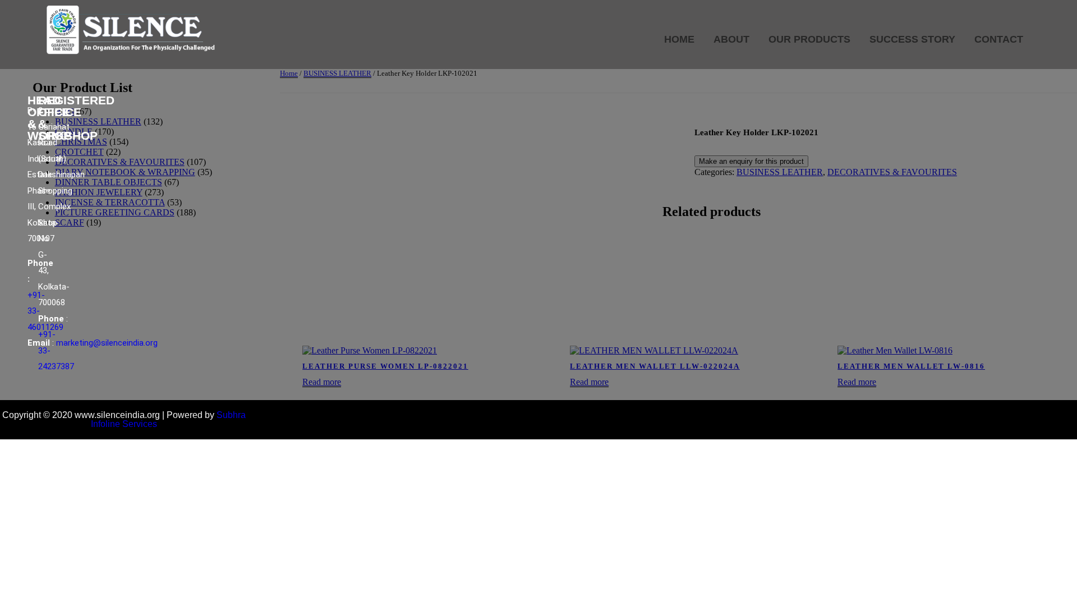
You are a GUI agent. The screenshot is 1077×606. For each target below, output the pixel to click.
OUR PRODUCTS (809, 39)
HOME (679, 39)
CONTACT (998, 39)
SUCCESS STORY (912, 39)
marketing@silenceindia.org (107, 343)
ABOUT (731, 39)
